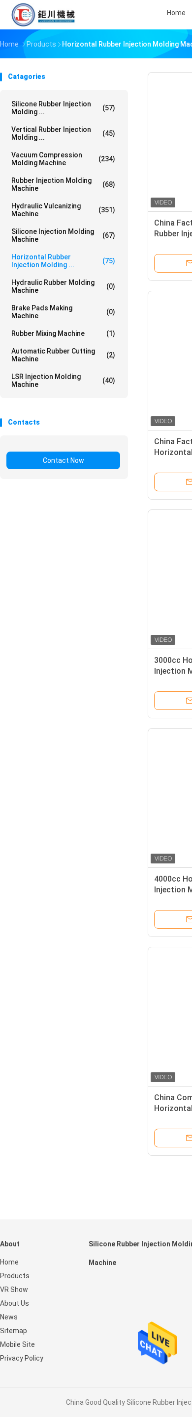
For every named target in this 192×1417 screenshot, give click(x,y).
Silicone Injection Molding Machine (63, 235)
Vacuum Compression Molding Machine (63, 159)
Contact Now (63, 460)
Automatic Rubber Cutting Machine (63, 355)
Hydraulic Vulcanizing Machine (63, 210)
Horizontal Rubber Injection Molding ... (63, 261)
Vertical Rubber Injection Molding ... (63, 133)
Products (15, 1276)
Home (9, 1262)
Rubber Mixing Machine (63, 333)
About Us (14, 1303)
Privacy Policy (21, 1358)
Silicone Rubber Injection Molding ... (63, 108)
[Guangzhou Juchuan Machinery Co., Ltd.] (43, 14)
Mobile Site (17, 1344)
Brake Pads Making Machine (63, 312)
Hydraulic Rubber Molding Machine (63, 286)
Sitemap (13, 1331)
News (9, 1317)
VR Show (14, 1289)
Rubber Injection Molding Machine (63, 184)
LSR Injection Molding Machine (63, 380)
